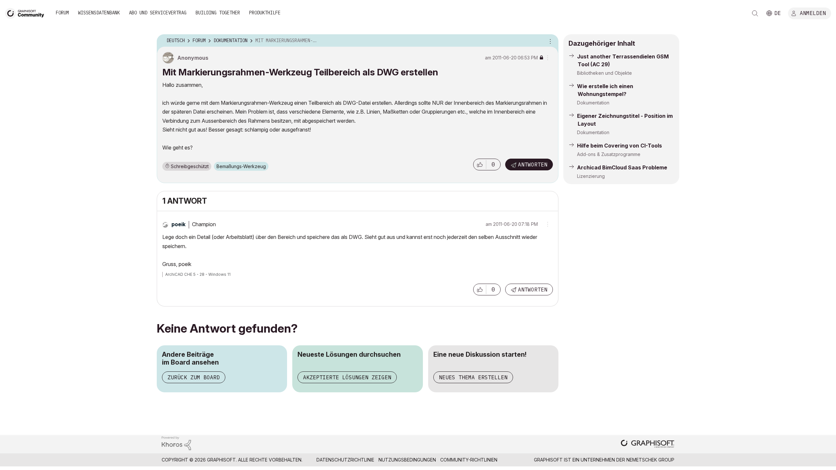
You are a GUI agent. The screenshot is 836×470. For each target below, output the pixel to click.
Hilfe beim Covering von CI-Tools (619, 145)
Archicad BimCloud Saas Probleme (622, 167)
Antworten (532, 164)
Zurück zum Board (194, 377)
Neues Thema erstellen (473, 377)
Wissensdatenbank (99, 13)
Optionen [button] (549, 40)
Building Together (218, 13)
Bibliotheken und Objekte (604, 73)
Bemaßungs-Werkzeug (241, 166)
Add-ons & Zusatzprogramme (608, 154)
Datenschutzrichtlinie (345, 459)
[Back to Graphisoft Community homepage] (27, 12)
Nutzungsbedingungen (407, 459)
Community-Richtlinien (468, 459)
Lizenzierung (591, 176)
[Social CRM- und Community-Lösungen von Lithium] (176, 443)
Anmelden (813, 12)
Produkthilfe (265, 13)
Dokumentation (593, 102)
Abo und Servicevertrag (157, 13)
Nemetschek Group (650, 459)
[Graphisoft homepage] (647, 444)
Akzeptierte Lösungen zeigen (347, 377)
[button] (480, 164)
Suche (755, 13)
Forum (62, 13)
